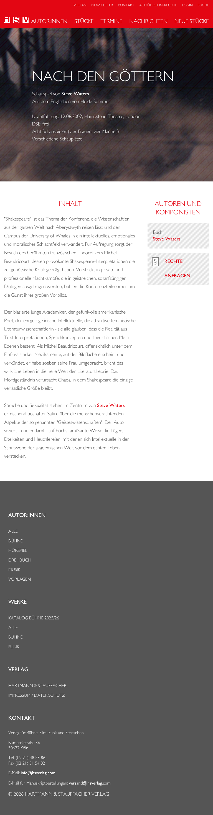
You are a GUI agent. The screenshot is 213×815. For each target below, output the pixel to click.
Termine (112, 21)
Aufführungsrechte (158, 5)
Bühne (15, 541)
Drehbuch (19, 560)
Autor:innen (49, 21)
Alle (13, 531)
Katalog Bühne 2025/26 (33, 618)
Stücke (83, 21)
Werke (17, 602)
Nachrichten (148, 21)
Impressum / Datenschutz (36, 695)
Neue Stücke (191, 21)
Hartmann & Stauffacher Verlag (67, 794)
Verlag (80, 5)
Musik (14, 569)
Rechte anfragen (177, 268)
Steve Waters (75, 94)
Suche (203, 5)
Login (187, 5)
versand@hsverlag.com (90, 783)
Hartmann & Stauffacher (37, 685)
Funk (13, 646)
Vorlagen (19, 579)
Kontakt (126, 5)
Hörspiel (17, 550)
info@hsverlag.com (38, 773)
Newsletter (102, 5)
